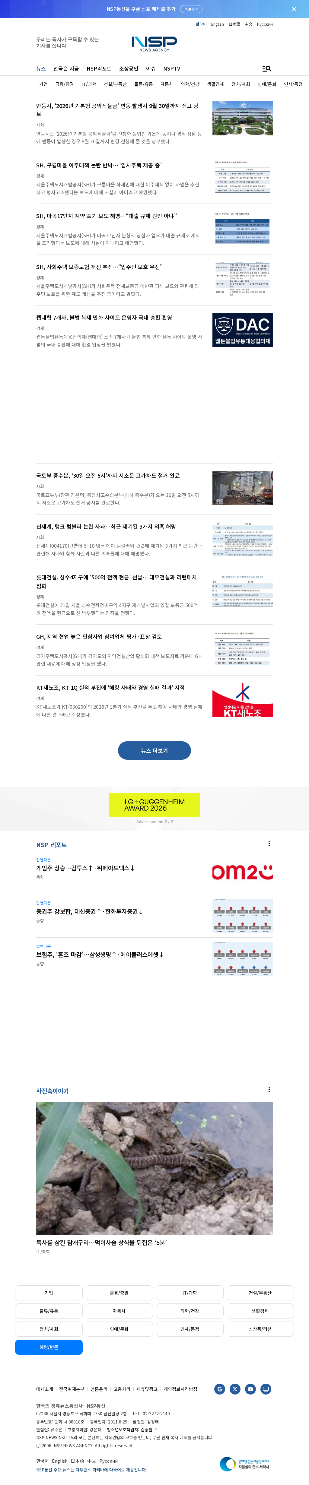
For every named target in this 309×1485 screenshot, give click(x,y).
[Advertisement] (154, 413)
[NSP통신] (154, 43)
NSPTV (171, 68)
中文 (249, 24)
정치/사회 (49, 1329)
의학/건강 (189, 1311)
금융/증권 (119, 1293)
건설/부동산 (260, 1293)
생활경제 (260, 1311)
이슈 (151, 68)
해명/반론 (49, 1347)
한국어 (201, 24)
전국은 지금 (66, 68)
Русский (265, 24)
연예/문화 (119, 1329)
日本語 (234, 24)
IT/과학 (190, 1293)
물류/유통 (49, 1311)
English (217, 24)
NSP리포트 (99, 68)
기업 (49, 1293)
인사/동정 (189, 1329)
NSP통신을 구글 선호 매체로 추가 (141, 8)
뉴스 (41, 68)
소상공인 (129, 68)
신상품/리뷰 (260, 1329)
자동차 (119, 1311)
